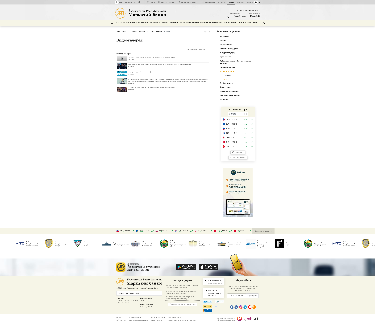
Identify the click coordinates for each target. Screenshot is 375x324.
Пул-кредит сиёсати (133, 23)
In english (249, 2)
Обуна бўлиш (252, 296)
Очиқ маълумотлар (230, 23)
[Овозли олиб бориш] (139, 2)
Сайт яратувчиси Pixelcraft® (226, 318)
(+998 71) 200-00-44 (147, 307)
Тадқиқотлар (163, 23)
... (260, 23)
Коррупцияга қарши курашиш (138, 320)
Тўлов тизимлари (176, 23)
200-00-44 (251, 16)
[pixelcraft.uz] (248, 318)
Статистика (204, 23)
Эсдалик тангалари (157, 320)
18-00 (237, 16)
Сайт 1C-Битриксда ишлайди (226, 320)
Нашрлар (255, 23)
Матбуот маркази (245, 23)
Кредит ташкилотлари (191, 23)
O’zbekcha (221, 2)
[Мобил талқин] (143, 2)
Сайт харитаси (121, 320)
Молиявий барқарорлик (149, 23)
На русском (240, 2)
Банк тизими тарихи (174, 317)
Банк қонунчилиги (215, 23)
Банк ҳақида (120, 23)
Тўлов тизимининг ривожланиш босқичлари (182, 320)
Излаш (118, 317)
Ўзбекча (231, 2)
